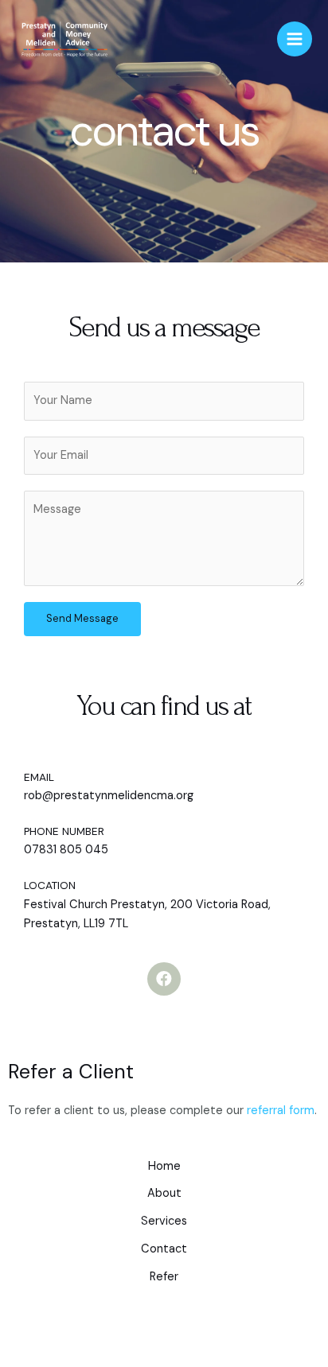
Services (164, 1221)
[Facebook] (164, 979)
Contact (164, 1248)
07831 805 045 (66, 849)
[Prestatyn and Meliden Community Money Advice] (63, 39)
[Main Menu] (294, 38)
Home (164, 1166)
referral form (280, 1110)
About (164, 1193)
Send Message (82, 618)
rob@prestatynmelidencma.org (108, 795)
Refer (164, 1276)
